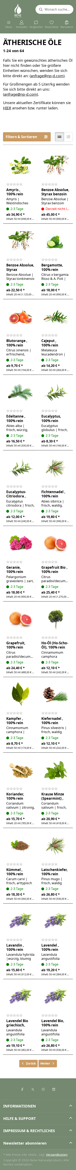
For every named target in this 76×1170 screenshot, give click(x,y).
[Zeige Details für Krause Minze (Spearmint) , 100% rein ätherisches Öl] (55, 770)
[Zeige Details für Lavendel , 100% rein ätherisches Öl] (55, 921)
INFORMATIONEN (19, 1105)
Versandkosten (56, 1154)
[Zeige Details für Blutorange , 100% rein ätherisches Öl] (20, 316)
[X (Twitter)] (32, 1089)
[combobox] (54, 9)
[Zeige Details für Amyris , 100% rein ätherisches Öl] (20, 165)
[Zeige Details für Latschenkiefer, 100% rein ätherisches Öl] (55, 845)
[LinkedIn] (53, 1089)
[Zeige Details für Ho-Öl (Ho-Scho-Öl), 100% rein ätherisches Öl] (55, 619)
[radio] (59, 136)
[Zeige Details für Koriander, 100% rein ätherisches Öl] (20, 770)
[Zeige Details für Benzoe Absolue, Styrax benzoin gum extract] (55, 165)
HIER (7, 108)
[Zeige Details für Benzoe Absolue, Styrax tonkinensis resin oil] (20, 241)
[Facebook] (22, 1089)
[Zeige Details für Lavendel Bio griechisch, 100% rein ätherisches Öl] (20, 996)
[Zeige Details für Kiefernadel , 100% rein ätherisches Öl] (55, 694)
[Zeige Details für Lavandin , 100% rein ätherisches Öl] (20, 921)
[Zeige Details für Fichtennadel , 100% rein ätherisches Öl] (55, 468)
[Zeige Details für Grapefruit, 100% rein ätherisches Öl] (20, 619)
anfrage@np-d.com (47, 75)
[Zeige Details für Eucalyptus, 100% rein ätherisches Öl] (55, 392)
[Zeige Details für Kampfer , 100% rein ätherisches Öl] (20, 694)
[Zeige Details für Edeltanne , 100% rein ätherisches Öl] (20, 392)
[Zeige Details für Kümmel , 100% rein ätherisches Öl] (20, 845)
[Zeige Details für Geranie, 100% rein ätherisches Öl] (20, 543)
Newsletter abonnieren (25, 1143)
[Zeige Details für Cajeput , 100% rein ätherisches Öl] (55, 316)
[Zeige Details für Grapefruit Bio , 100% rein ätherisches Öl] (55, 543)
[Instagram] (43, 1089)
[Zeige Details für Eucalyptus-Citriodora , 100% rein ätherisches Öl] (20, 468)
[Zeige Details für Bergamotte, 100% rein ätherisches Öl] (55, 241)
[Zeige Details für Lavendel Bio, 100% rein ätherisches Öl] (55, 996)
